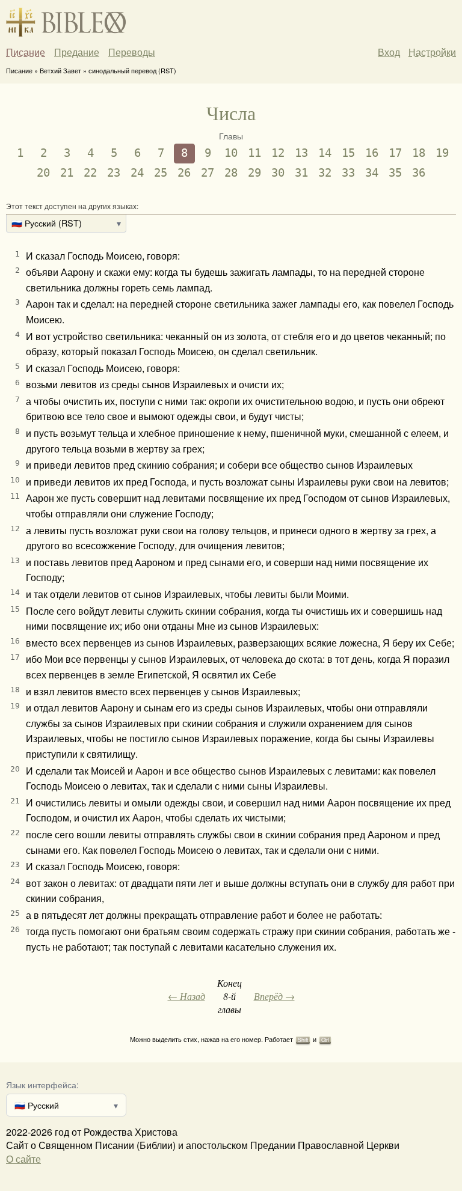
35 (395, 173)
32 (324, 173)
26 (184, 173)
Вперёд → (274, 996)
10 (231, 153)
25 (160, 173)
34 (371, 173)
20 (43, 173)
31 (301, 173)
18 (418, 153)
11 (254, 153)
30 (278, 173)
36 (418, 173)
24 (137, 173)
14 (324, 153)
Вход (389, 52)
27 (207, 173)
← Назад (186, 996)
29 (254, 173)
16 (371, 153)
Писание (25, 52)
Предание (76, 52)
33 (348, 173)
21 (66, 173)
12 (278, 153)
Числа (231, 113)
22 (90, 173)
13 (301, 153)
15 (348, 153)
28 (231, 173)
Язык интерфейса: (42, 1084)
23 (113, 173)
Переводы (131, 52)
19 (442, 153)
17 (395, 153)
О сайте (23, 1159)
